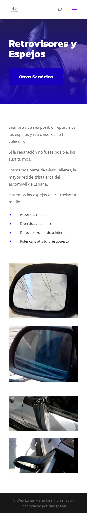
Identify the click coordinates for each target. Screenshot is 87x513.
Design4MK (57, 506)
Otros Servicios (36, 76)
